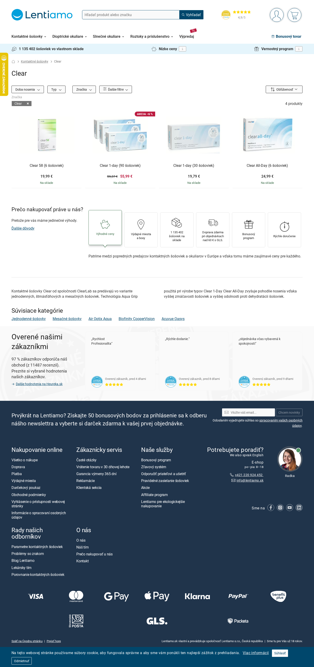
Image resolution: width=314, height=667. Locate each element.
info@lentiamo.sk (250, 480)
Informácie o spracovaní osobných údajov (38, 515)
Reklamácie (85, 480)
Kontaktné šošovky (34, 61)
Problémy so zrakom (27, 553)
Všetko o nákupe (24, 459)
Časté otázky (86, 459)
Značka (82, 89)
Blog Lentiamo (22, 560)
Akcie (145, 487)
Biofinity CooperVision (137, 318)
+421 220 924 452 (249, 475)
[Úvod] (13, 61)
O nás (81, 540)
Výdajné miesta (23, 480)
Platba (16, 473)
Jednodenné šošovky (28, 318)
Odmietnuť (21, 661)
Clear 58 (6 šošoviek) (47, 166)
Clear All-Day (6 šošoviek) (267, 166)
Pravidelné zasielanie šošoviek (165, 480)
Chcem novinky (289, 412)
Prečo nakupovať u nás (94, 554)
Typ (54, 89)
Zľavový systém (153, 466)
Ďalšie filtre (115, 89)
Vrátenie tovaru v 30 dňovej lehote (102, 466)
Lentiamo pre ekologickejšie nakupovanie (163, 503)
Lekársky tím (21, 567)
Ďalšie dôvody (22, 228)
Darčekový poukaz (25, 487)
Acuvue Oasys (173, 318)
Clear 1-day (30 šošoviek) (193, 166)
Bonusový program (156, 459)
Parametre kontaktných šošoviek (37, 546)
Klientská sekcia (89, 487)
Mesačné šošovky (67, 318)
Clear (18, 103)
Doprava (18, 466)
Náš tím (82, 547)
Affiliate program (154, 494)
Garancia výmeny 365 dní (96, 473)
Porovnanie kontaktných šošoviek (37, 574)
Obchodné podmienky (28, 494)
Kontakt (82, 561)
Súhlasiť (280, 653)
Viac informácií (256, 652)
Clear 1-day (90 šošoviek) (120, 166)
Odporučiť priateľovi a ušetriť (163, 473)
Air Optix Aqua (100, 318)
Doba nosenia (25, 89)
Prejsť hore (54, 641)
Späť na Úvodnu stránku (27, 641)
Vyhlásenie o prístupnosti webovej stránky (38, 503)
